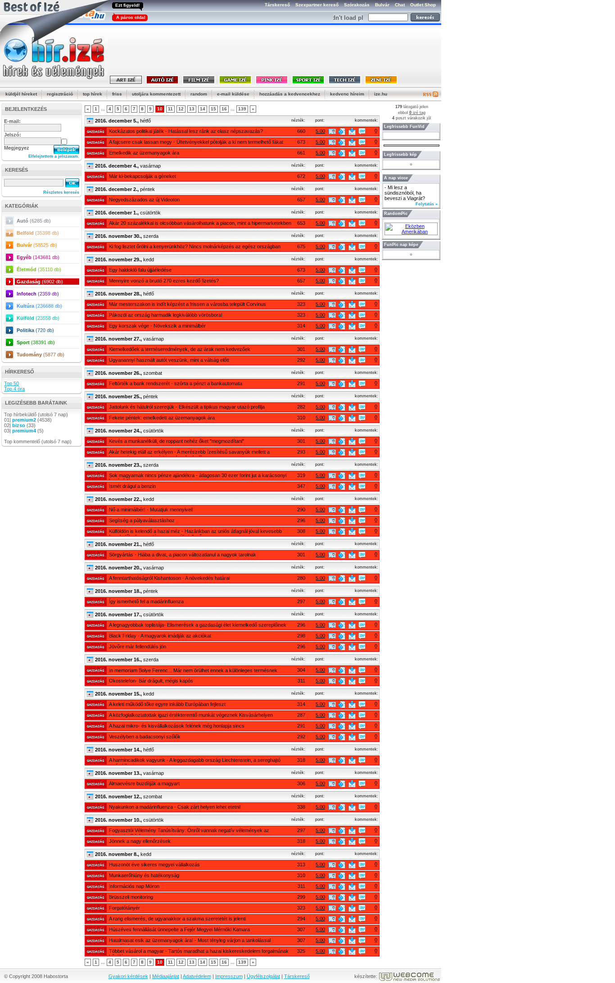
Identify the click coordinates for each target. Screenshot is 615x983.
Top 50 (11, 383)
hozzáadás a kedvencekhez (289, 93)
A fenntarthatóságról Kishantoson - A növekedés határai (169, 578)
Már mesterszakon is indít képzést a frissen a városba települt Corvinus (187, 304)
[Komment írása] (362, 131)
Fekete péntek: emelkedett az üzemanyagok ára (162, 417)
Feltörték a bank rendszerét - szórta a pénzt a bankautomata (175, 383)
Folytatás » (427, 204)
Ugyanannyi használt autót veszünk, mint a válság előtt (169, 360)
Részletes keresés (61, 192)
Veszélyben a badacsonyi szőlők (145, 736)
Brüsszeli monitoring (131, 897)
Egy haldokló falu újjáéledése (140, 270)
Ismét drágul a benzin (132, 486)
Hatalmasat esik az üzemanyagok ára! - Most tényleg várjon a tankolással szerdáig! (190, 941)
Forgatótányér (124, 907)
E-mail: (12, 121)
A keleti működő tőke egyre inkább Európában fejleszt (167, 704)
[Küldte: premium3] (332, 131)
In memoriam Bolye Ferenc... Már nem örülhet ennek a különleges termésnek (193, 670)
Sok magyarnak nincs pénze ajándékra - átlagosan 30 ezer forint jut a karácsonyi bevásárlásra (197, 476)
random (198, 93)
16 (224, 108)
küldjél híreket (21, 93)
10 (160, 108)
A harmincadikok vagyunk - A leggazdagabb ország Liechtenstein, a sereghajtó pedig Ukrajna (194, 761)
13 (191, 108)
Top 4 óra (14, 388)
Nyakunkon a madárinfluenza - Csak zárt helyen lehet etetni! (175, 807)
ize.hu (380, 93)
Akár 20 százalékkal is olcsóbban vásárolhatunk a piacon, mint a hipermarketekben (200, 223)
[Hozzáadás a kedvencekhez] (341, 131)
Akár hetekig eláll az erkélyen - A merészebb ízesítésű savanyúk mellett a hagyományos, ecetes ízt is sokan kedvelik (189, 452)
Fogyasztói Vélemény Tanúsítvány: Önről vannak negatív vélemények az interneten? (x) (189, 831)
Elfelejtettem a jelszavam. (53, 156)
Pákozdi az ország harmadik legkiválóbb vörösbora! (165, 315)
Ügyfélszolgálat (263, 976)
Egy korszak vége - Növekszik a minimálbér (157, 325)
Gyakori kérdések (128, 976)
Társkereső (297, 976)
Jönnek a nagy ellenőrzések (140, 841)
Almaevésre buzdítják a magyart (144, 783)
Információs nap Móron (134, 886)
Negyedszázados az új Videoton (144, 199)
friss (117, 93)
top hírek (92, 93)
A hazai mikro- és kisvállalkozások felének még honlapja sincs (176, 725)
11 (170, 108)
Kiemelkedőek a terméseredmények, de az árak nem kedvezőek (179, 349)
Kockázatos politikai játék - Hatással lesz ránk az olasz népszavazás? (186, 131)
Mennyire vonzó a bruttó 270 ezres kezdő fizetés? (164, 280)
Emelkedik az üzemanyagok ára (144, 152)
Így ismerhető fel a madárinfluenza (146, 601)
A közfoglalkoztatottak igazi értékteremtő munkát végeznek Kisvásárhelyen (191, 715)
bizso (18, 425)
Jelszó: (12, 134)
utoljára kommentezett (156, 93)
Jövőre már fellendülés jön (137, 646)
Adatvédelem (197, 976)
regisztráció (60, 93)
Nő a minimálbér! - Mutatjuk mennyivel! (151, 509)
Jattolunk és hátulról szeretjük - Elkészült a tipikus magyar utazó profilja (187, 407)
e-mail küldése (233, 93)
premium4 (24, 430)
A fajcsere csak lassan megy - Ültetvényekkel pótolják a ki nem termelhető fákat (196, 142)
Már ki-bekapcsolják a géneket (142, 176)
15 (213, 108)
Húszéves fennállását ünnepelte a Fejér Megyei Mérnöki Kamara (179, 929)
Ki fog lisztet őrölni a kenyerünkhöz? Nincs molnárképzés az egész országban (194, 246)
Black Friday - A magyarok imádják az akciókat (160, 635)
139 (242, 108)
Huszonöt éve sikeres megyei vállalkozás (154, 864)
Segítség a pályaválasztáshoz (142, 520)
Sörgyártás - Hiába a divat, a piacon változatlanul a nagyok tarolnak (182, 554)
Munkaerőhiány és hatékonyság (144, 875)
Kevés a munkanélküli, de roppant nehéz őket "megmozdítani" (176, 441)
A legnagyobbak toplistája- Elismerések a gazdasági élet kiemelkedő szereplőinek (197, 625)
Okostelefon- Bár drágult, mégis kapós (151, 680)
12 (181, 108)
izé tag (417, 112)
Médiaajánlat (165, 976)
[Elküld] (352, 131)
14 (202, 108)
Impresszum (229, 976)
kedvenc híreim (347, 93)
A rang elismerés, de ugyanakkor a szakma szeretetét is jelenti (177, 918)
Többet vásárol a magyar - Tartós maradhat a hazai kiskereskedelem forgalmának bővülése (199, 952)
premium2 (24, 420)
